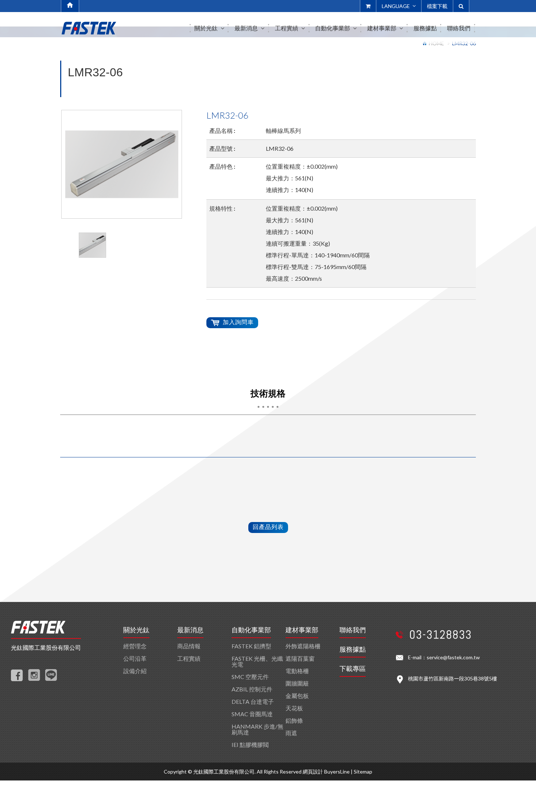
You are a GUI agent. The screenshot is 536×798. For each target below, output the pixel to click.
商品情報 (189, 645)
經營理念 (135, 645)
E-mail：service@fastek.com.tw (444, 657)
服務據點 (352, 649)
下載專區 (352, 668)
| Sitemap (361, 771)
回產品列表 (268, 526)
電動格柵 (297, 670)
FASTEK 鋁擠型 (251, 645)
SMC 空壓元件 (250, 676)
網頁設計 (313, 771)
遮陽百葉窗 (300, 658)
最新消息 (190, 630)
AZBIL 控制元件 (252, 689)
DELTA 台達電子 (253, 701)
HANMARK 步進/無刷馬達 (257, 729)
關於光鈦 (136, 630)
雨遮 (291, 732)
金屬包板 (297, 695)
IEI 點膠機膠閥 (250, 744)
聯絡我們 (352, 630)
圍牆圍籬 (297, 683)
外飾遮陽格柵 (303, 645)
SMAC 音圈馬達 (252, 713)
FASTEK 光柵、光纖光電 (257, 661)
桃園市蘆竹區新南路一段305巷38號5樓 (452, 678)
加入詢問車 (238, 321)
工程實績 (189, 658)
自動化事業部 (251, 630)
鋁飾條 (294, 720)
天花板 (294, 708)
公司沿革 (135, 658)
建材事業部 (302, 630)
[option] (121, 164)
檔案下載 (437, 6)
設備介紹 (135, 670)
